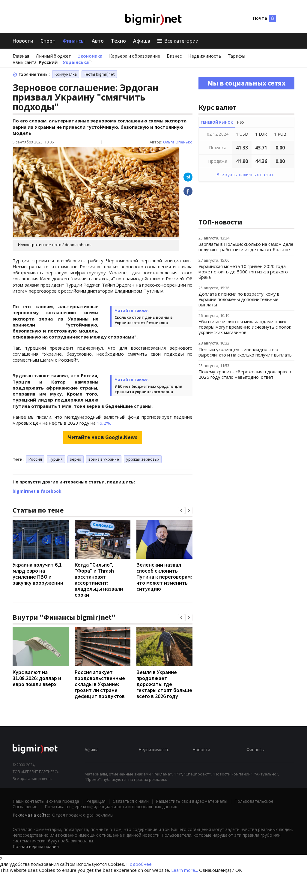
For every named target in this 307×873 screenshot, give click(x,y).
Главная (21, 56)
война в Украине (103, 459)
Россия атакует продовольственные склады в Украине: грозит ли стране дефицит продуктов (100, 684)
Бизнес (174, 56)
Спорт (47, 41)
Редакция (96, 801)
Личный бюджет (53, 56)
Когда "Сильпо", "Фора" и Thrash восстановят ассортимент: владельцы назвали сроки (99, 579)
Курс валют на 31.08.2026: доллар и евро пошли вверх (37, 678)
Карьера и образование (134, 56)
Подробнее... (140, 864)
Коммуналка (66, 74)
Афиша (141, 41)
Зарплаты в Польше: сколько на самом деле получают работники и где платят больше (246, 246)
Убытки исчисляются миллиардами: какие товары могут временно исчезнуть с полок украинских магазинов (244, 326)
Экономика (90, 56)
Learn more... (184, 870)
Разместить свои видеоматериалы (191, 801)
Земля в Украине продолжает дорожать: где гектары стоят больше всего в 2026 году (164, 684)
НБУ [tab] (240, 122)
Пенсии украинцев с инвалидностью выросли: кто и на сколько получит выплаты (245, 352)
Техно (118, 41)
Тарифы (236, 56)
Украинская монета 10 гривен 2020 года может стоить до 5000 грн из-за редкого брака (243, 271)
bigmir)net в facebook (37, 491)
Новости (23, 41)
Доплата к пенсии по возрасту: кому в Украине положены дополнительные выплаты (238, 299)
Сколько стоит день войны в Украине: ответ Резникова (144, 320)
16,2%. (104, 423)
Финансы (74, 41)
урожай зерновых (142, 459)
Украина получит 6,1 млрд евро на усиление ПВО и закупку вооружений (38, 573)
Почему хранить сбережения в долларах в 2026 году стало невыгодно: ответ (244, 374)
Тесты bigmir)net (99, 74)
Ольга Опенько (177, 142)
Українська (76, 62)
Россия (35, 459)
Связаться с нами (131, 801)
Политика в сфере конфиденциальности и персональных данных (111, 806)
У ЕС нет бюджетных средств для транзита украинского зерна (148, 389)
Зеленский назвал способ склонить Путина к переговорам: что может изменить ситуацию (164, 576)
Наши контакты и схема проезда (46, 801)
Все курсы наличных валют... (246, 174)
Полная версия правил (36, 846)
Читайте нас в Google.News (102, 437)
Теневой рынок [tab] (217, 122)
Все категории (181, 41)
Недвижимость (204, 56)
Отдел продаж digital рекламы (82, 815)
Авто (98, 41)
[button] (181, 510)
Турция (56, 459)
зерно (75, 459)
